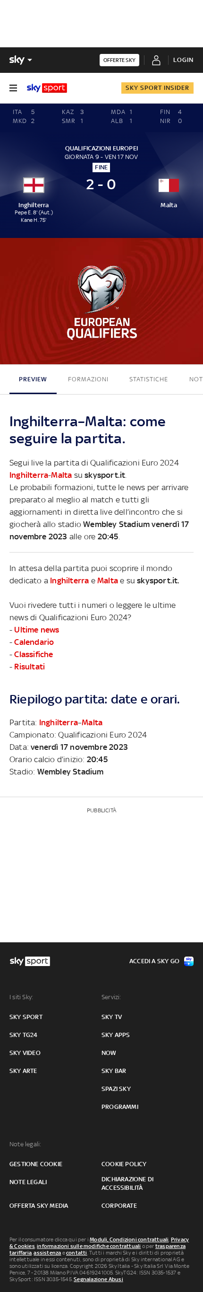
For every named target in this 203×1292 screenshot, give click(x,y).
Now (109, 1052)
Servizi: (111, 997)
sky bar (114, 1070)
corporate (119, 1205)
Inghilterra (28, 475)
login (183, 59)
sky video (25, 1052)
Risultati (29, 666)
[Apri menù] (13, 88)
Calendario (34, 642)
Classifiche (33, 654)
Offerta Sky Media (38, 1205)
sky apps (116, 1034)
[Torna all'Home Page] (47, 88)
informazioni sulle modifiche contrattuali (89, 1246)
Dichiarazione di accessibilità (127, 1183)
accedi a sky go (154, 961)
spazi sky (116, 1088)
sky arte (23, 1070)
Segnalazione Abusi (98, 1279)
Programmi (120, 1106)
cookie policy (124, 1164)
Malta (61, 475)
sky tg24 (23, 1034)
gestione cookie (35, 1164)
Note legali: (25, 1144)
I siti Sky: (21, 997)
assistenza (47, 1252)
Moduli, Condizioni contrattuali (129, 1239)
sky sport (25, 1016)
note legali (28, 1182)
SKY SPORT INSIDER (157, 87)
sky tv (112, 1016)
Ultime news (36, 629)
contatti (76, 1252)
